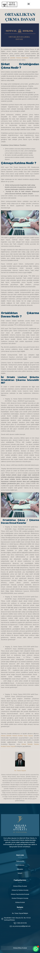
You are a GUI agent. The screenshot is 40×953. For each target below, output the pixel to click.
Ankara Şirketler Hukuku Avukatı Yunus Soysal (17, 735)
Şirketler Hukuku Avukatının (19, 58)
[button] (28, 3)
